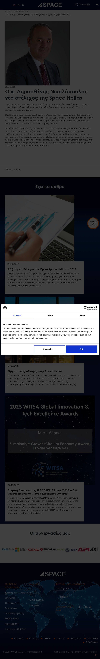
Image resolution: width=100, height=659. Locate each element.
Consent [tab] (17, 315)
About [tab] (83, 315)
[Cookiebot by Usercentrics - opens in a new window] (85, 308)
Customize (48, 349)
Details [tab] (50, 315)
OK (81, 349)
